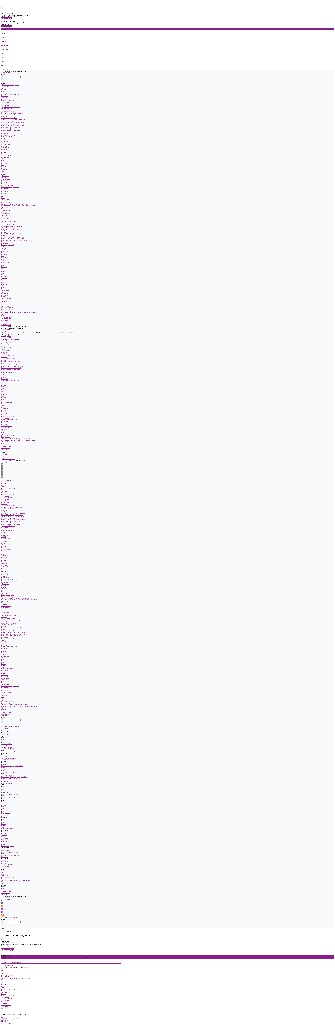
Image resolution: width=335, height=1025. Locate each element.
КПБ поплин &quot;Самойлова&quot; (12, 237)
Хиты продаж (5, 300)
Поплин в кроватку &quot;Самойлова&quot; (14, 240)
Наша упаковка (5, 202)
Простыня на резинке (7, 275)
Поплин (3, 154)
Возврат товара (5, 213)
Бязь (2, 151)
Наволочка (4, 254)
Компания (4, 301)
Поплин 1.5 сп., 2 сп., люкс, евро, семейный (14, 126)
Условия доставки (6, 210)
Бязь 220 (3, 249)
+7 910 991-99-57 (6, 897)
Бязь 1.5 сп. (4, 110)
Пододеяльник (5, 262)
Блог (2, 196)
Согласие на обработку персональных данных (15, 204)
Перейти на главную (7, 949)
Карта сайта (4, 1008)
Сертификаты (5, 199)
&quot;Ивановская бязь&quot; (10, 221)
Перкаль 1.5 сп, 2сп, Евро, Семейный (12, 234)
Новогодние (5, 193)
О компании (4, 969)
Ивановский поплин (7, 243)
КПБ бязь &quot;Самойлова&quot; (11, 226)
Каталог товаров (6, 218)
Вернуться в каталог (7, 951)
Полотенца (4, 276)
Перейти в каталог (6, 18)
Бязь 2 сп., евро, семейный (9, 111)
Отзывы (3, 198)
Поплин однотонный (7, 245)
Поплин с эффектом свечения (10, 242)
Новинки (3, 287)
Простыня (4, 267)
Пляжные (4, 279)
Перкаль (3, 152)
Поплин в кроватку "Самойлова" (11, 127)
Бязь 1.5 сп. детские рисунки (10, 229)
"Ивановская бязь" (6, 350)
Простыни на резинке (7, 289)
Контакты (4, 322)
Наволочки (4, 188)
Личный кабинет (6, 901)
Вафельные (4, 281)
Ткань (2, 246)
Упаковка (4, 286)
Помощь (3, 315)
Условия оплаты (6, 212)
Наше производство (7, 201)
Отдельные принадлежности (10, 253)
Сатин (2, 260)
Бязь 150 (3, 248)
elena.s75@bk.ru (6, 72)
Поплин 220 (4, 251)
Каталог (3, 981)
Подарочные (5, 284)
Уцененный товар (6, 298)
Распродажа (5, 290)
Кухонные (4, 278)
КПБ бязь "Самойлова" (8, 355)
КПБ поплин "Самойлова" (9, 365)
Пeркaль (3, 232)
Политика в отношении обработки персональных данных (19, 206)
